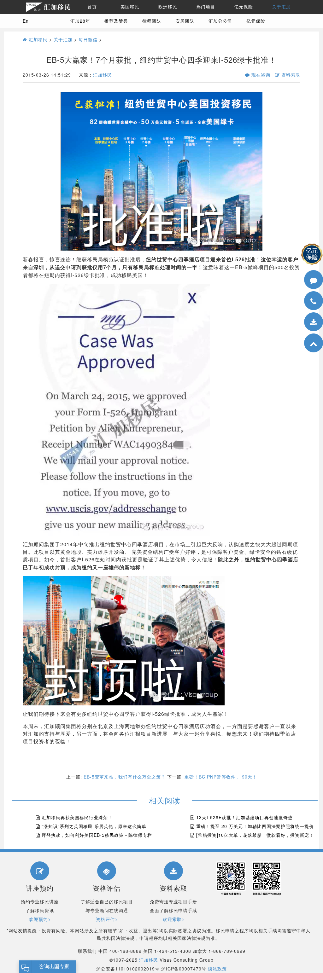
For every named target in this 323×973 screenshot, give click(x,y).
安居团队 (184, 21)
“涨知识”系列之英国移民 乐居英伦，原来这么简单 (94, 826)
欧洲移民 (167, 6)
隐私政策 (217, 968)
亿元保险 (243, 6)
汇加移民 (37, 39)
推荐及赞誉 (116, 21)
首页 (92, 6)
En (26, 21)
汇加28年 (80, 21)
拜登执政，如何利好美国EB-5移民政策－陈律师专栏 (97, 835)
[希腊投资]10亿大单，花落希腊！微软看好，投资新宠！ (255, 835)
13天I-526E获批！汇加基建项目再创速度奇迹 (244, 817)
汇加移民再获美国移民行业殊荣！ (77, 817)
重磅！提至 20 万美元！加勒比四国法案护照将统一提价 (255, 826)
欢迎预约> (40, 919)
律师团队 (151, 21)
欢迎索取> (174, 919)
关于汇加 (281, 6)
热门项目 (205, 6)
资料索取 (290, 75)
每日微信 (88, 39)
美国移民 (129, 6)
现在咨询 (260, 75)
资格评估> (107, 919)
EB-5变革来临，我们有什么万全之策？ (125, 776)
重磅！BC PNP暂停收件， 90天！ (221, 776)
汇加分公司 (220, 21)
